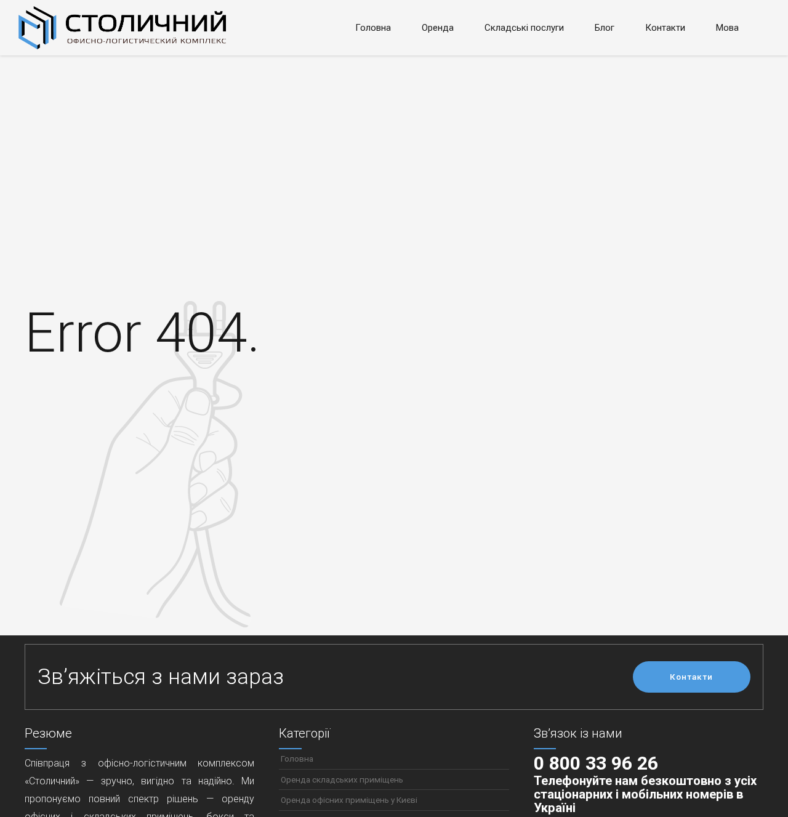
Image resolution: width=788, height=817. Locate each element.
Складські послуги (524, 27)
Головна (373, 27)
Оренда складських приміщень (342, 779)
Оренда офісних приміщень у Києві (349, 800)
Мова (727, 27)
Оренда (438, 27)
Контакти (665, 27)
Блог (604, 27)
